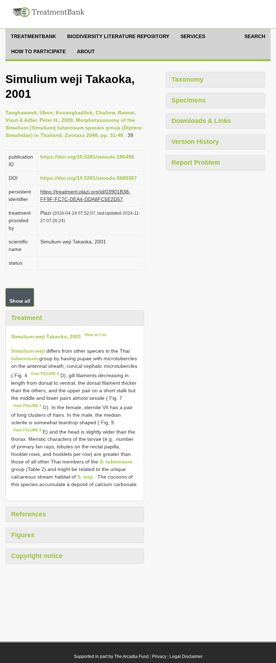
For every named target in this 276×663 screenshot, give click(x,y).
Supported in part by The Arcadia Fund (111, 656)
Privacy (159, 656)
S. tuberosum (116, 462)
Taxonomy (187, 79)
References (28, 514)
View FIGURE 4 (45, 373)
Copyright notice (37, 555)
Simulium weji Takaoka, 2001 (46, 336)
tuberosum (24, 358)
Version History (195, 141)
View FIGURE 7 (27, 405)
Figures (22, 535)
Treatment (26, 317)
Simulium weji (28, 351)
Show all (19, 301)
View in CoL (95, 335)
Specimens (188, 100)
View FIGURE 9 (27, 430)
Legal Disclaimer (186, 656)
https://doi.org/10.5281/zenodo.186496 (87, 157)
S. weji (85, 477)
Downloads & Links (201, 120)
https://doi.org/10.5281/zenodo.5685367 (88, 178)
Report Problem (195, 162)
